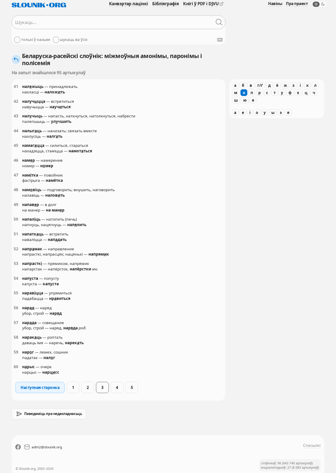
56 (16, 307)
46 (16, 160)
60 (16, 366)
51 (16, 234)
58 (16, 337)
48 (16, 189)
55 (16, 293)
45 (16, 145)
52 (16, 248)
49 (16, 204)
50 (16, 219)
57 (16, 322)
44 (16, 130)
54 (16, 278)
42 (16, 101)
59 (16, 352)
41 (16, 86)
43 (16, 116)
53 (16, 263)
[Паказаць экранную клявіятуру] (220, 39)
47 (16, 175)
